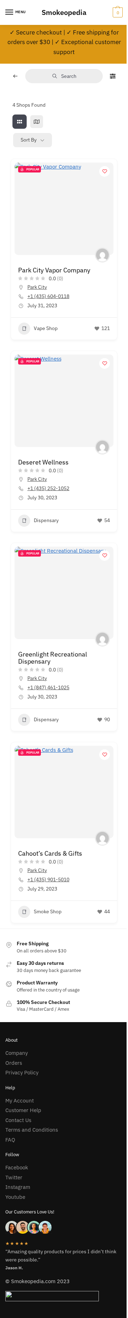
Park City (37, 287)
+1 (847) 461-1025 (48, 687)
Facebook (16, 1167)
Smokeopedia (64, 12)
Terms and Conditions (31, 1129)
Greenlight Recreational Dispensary (52, 657)
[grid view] (19, 122)
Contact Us (18, 1120)
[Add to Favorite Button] (104, 171)
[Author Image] (102, 255)
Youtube (15, 1197)
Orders (13, 1062)
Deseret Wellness (43, 462)
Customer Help (23, 1110)
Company (16, 1052)
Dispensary (46, 520)
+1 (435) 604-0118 (48, 296)
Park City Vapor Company (54, 270)
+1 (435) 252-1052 (48, 488)
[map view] (37, 122)
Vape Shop (46, 328)
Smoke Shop (48, 911)
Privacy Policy (21, 1072)
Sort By (29, 140)
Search (68, 76)
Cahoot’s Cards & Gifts (50, 853)
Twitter (13, 1177)
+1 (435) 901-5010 (48, 879)
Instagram (17, 1187)
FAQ (10, 1139)
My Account (19, 1100)
